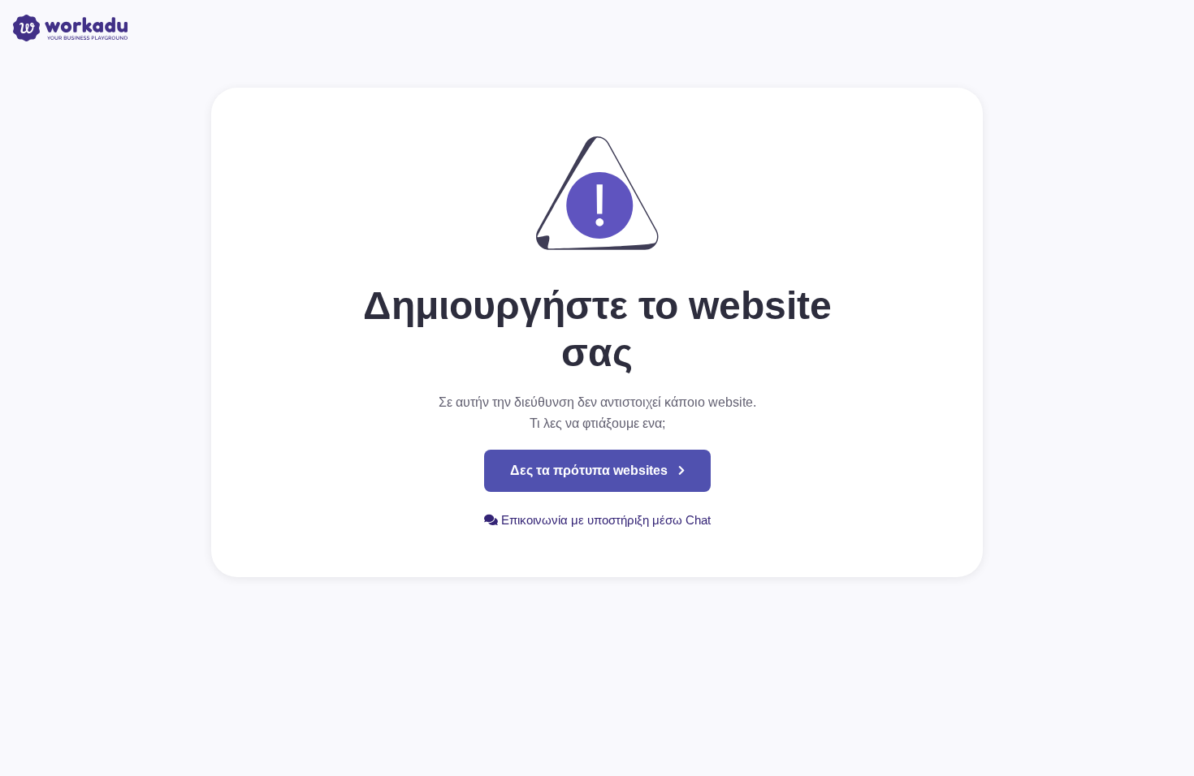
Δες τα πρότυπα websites (589, 470)
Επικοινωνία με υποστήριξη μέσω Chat (604, 520)
